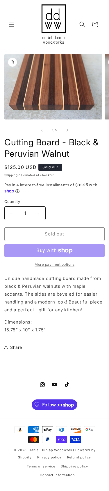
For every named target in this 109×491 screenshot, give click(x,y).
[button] (11, 24)
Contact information (57, 475)
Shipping (11, 175)
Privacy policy (49, 457)
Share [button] (16, 347)
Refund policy (79, 457)
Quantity (12, 201)
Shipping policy (74, 466)
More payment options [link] (54, 264)
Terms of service (41, 466)
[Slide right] (67, 130)
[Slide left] (41, 130)
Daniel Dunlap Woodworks (51, 450)
